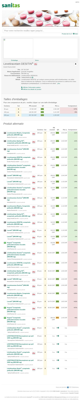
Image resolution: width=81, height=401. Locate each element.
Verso (37, 60)
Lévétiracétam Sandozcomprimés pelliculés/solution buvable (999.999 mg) (18, 167)
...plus (58, 83)
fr (77, 2)
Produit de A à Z (67, 34)
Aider (76, 34)
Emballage (14, 60)
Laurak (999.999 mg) (14, 175)
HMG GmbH (56, 391)
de (76, 2)
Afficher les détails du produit (32, 89)
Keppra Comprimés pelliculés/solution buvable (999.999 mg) (16, 244)
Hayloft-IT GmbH (74, 393)
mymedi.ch (64, 391)
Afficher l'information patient (31, 87)
